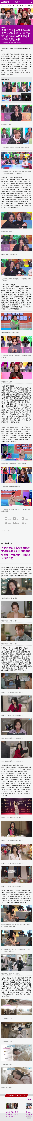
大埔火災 (23, 5)
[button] (28, 1099)
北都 (16, 5)
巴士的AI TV (9, 5)
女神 (7, 530)
